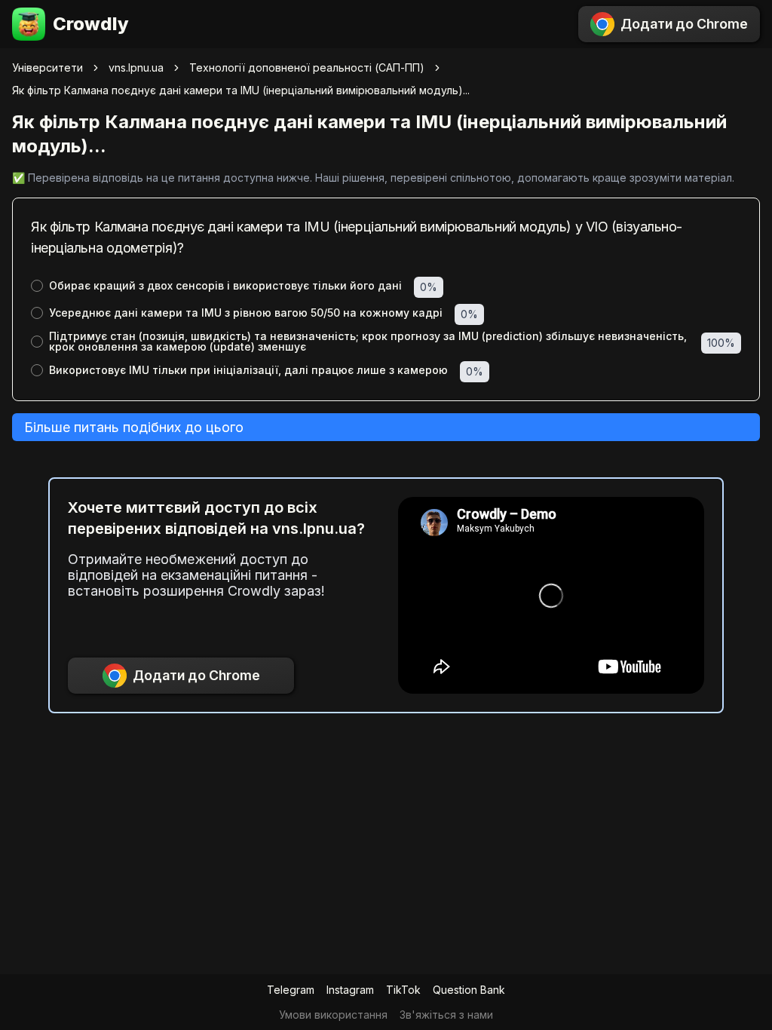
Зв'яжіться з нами (446, 1014)
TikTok (403, 989)
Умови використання (333, 1014)
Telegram (290, 989)
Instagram (350, 989)
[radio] (37, 286)
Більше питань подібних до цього (134, 427)
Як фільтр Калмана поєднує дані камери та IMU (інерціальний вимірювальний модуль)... (241, 90)
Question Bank (469, 989)
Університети (47, 67)
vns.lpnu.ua (136, 67)
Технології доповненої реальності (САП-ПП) (306, 67)
